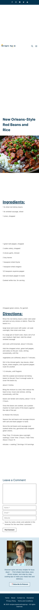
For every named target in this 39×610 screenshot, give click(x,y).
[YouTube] (27, 2)
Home (7, 598)
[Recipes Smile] (8, 46)
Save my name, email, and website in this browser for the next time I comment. (20, 523)
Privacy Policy (11, 601)
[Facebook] (12, 2)
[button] (32, 46)
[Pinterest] (19, 2)
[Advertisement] (19, 24)
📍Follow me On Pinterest (19, 584)
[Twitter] (23, 2)
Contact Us (21, 598)
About (13, 598)
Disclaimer (30, 598)
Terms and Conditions (25, 601)
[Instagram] (16, 2)
